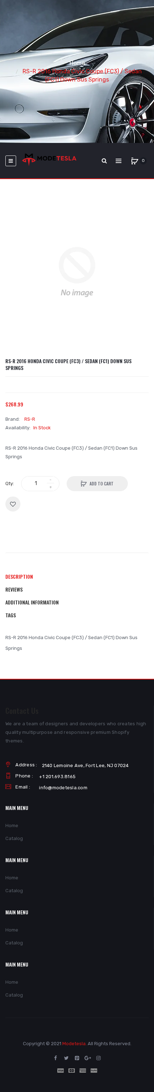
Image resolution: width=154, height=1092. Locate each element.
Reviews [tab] (14, 589)
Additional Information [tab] (32, 602)
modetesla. (74, 1043)
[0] (134, 161)
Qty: (9, 483)
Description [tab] (19, 576)
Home (77, 63)
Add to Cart (102, 483)
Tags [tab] (10, 615)
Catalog (14, 838)
